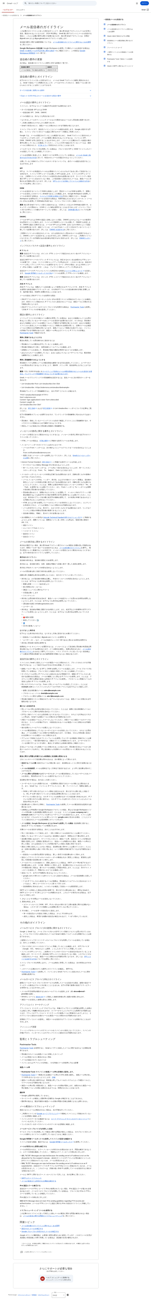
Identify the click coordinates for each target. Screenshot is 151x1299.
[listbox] (58, 1295)
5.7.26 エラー (43, 145)
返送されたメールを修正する (32, 1229)
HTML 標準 (44, 441)
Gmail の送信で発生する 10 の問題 (118, 36)
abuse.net (39, 997)
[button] (3, 3)
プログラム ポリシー (43, 1295)
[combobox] (62, 3)
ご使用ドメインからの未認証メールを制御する (120, 53)
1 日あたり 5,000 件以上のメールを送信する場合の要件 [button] (40, 96)
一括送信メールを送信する (113, 19)
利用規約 (34, 1295)
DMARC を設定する (57, 230)
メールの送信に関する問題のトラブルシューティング (43, 1216)
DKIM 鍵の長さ (73, 210)
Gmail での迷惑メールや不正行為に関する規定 (37, 51)
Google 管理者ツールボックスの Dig (38, 273)
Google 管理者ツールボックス (61, 1142)
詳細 (53, 1077)
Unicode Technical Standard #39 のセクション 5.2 (61, 517)
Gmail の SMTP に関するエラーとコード (120, 66)
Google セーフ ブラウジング (47, 1114)
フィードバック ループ (114, 47)
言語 (55, 1292)
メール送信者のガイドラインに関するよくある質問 (72, 42)
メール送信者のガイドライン (70, 548)
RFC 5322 (46, 462)
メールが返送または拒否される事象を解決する (38, 1181)
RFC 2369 (31, 408)
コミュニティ (20, 10)
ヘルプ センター (8, 10)
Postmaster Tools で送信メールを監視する (119, 60)
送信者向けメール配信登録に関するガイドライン (120, 42)
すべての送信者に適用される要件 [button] (32, 90)
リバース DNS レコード (73, 271)
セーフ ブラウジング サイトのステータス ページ (69, 1119)
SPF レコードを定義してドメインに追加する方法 (71, 181)
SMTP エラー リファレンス (31, 1178)
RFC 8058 (46, 408)
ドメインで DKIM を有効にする (51, 196)
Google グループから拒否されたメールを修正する (40, 1232)
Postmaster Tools (77, 307)
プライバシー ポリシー (24, 1295)
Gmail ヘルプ (12, 3)
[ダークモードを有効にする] (67, 1294)
